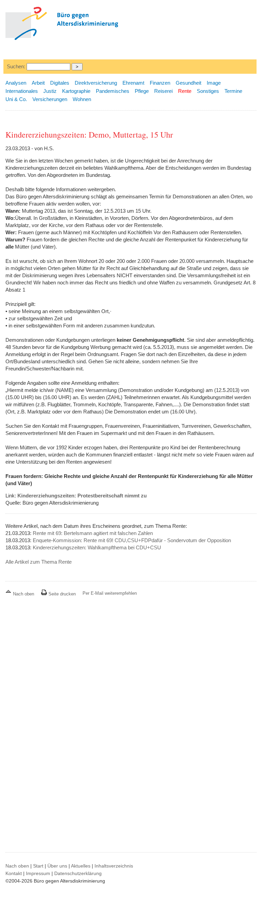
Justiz (50, 91)
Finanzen (160, 83)
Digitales (59, 83)
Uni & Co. (16, 99)
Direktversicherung (96, 83)
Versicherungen (49, 99)
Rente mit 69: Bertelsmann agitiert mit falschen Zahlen (93, 533)
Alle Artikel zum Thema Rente (38, 562)
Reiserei (163, 91)
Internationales (21, 91)
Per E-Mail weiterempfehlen (110, 593)
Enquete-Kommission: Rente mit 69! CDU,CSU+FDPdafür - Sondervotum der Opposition (132, 540)
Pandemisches (112, 91)
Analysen (15, 83)
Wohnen (82, 99)
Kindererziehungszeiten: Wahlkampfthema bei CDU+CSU (97, 547)
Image (214, 83)
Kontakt (13, 873)
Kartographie (76, 91)
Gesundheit (188, 83)
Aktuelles (80, 866)
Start (38, 866)
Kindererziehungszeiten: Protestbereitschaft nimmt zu (82, 495)
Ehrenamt (133, 83)
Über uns (57, 866)
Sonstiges (208, 91)
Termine (233, 91)
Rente (184, 91)
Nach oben (23, 593)
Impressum (38, 873)
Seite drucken (61, 593)
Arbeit (38, 83)
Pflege (142, 91)
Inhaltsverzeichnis (113, 866)
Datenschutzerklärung (78, 873)
